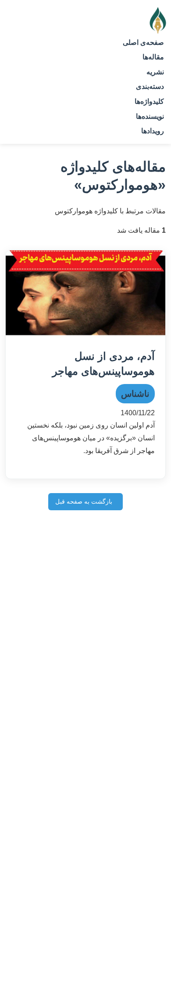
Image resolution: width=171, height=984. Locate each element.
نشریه (155, 72)
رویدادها (152, 131)
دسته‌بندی (150, 86)
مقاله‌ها (153, 57)
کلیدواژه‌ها (149, 101)
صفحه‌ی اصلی (143, 42)
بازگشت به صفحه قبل (83, 501)
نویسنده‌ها (150, 116)
